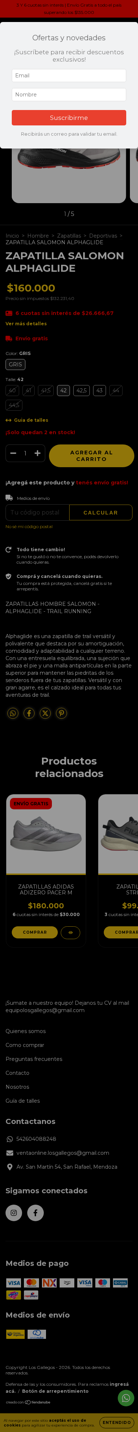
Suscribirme (69, 117)
